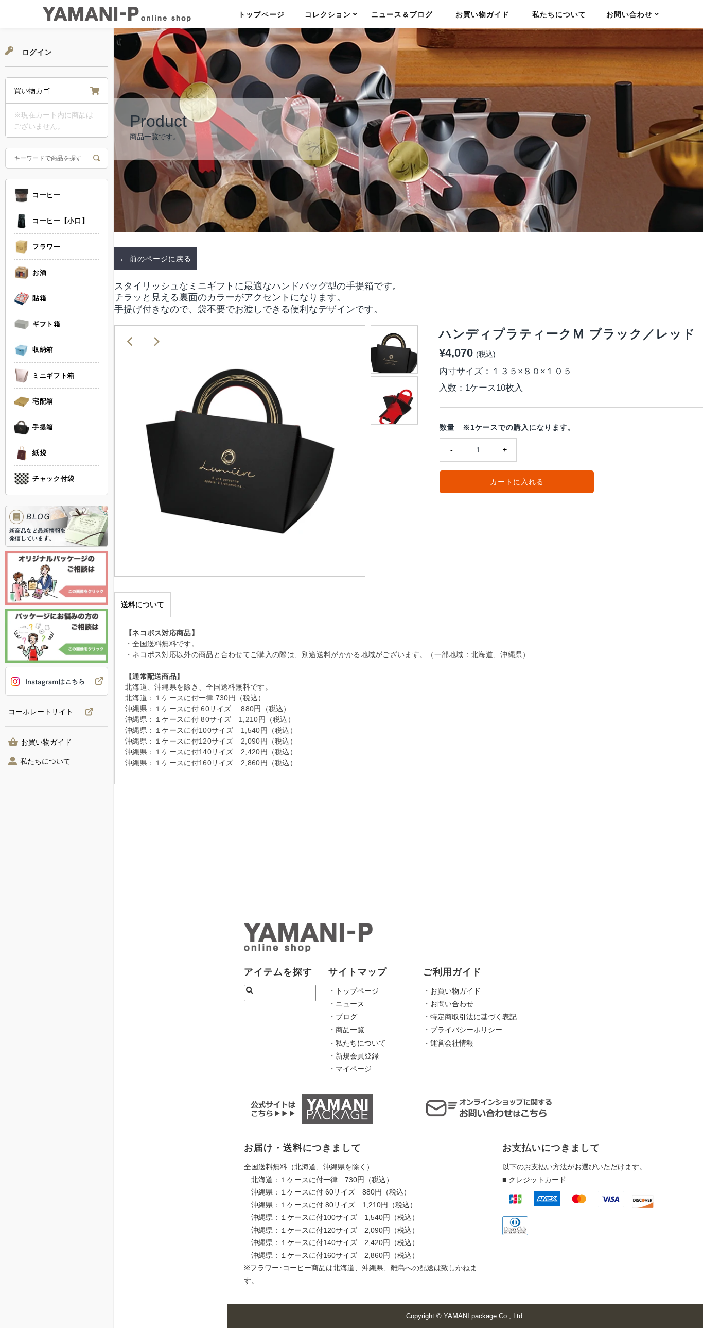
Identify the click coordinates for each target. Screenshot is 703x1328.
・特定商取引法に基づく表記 (470, 1017)
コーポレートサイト (40, 712)
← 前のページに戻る (155, 259)
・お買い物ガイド (452, 991)
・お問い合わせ (448, 1004)
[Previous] (130, 341)
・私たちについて (357, 1043)
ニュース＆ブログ (402, 14)
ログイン (36, 52)
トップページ (261, 14)
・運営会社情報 (448, 1043)
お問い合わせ (629, 14)
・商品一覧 (346, 1030)
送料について (142, 604)
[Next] (156, 341)
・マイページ (350, 1069)
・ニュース (346, 1004)
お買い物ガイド (482, 14)
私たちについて (559, 14)
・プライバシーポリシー (462, 1030)
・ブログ (342, 1017)
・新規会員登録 (353, 1056)
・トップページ (353, 991)
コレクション (328, 14)
